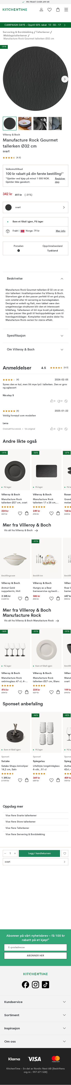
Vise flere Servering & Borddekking (25, 834)
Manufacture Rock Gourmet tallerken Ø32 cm (28, 39)
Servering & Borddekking (18, 32)
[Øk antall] (15, 853)
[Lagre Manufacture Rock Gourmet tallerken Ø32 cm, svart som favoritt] (64, 853)
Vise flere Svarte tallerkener (21, 815)
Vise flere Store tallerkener (21, 822)
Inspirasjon (12, 1028)
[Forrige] (6, 79)
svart (7, 862)
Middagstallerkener (15, 35)
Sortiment (11, 1015)
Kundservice (13, 1002)
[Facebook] (26, 985)
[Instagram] (35, 985)
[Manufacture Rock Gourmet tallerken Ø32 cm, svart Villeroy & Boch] (35, 78)
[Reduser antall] (5, 853)
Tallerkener (43, 32)
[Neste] (64, 79)
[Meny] (66, 9)
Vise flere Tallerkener (17, 828)
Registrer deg (60, 180)
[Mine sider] (41, 9)
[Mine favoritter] (49, 9)
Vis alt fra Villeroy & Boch (18, 530)
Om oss (10, 1041)
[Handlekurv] (58, 9)
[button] (12, 157)
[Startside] (15, 9)
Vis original (30, 429)
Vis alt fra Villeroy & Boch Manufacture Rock (29, 620)
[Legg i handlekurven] (27, 513)
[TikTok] (45, 985)
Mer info (60, 231)
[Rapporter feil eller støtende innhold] (66, 401)
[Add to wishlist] (20, 513)
